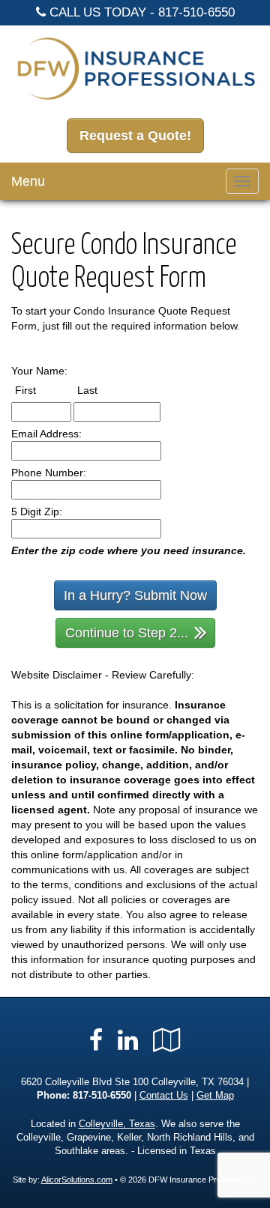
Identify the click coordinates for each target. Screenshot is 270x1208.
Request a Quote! (135, 135)
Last (101, 389)
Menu (28, 181)
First (39, 389)
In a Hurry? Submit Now (135, 595)
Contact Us (164, 1095)
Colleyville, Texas (117, 1124)
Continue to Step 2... (126, 632)
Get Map (215, 1095)
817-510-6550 (196, 12)
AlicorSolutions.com (76, 1179)
